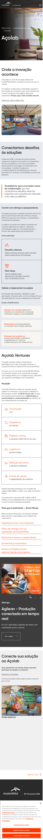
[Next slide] (40, 598)
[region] (21, 819)
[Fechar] (40, 803)
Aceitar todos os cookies (21, 835)
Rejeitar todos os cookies (21, 830)
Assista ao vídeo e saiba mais (13, 100)
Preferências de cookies (21, 825)
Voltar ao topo (32, 775)
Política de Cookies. (8, 812)
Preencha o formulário (10, 674)
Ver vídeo (9, 636)
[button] (31, 598)
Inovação (7, 31)
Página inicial (6, 28)
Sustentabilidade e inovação (23, 28)
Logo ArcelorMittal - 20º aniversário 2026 (21, 791)
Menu (40, 5)
